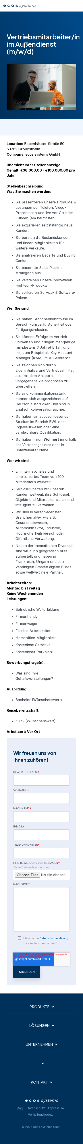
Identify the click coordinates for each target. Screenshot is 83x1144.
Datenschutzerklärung (54, 938)
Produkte (39, 1007)
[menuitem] (37, 1108)
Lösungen (39, 1025)
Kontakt (39, 1082)
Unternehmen (39, 1044)
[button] (77, 5)
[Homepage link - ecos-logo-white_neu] (41, 1101)
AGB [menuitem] (20, 1108)
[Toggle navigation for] (41, 1065)
